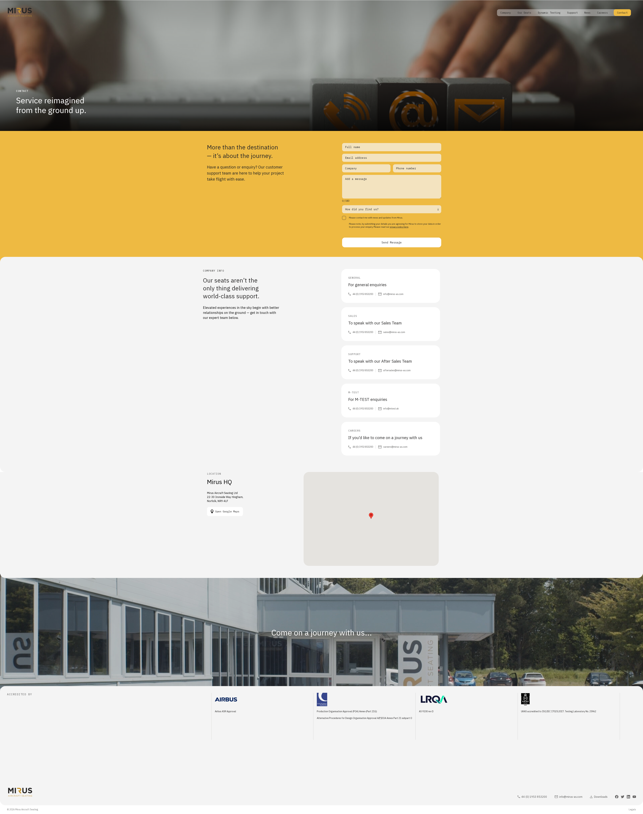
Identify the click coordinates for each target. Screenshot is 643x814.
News (587, 12)
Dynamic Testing (549, 12)
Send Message (392, 242)
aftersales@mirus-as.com (397, 370)
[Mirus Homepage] (20, 13)
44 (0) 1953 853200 (363, 294)
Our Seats (524, 12)
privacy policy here (399, 227)
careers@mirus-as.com (395, 446)
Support (572, 12)
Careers (602, 12)
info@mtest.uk (391, 408)
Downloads (601, 796)
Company (505, 12)
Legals (632, 809)
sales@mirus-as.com (394, 332)
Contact (622, 12)
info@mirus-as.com (393, 294)
